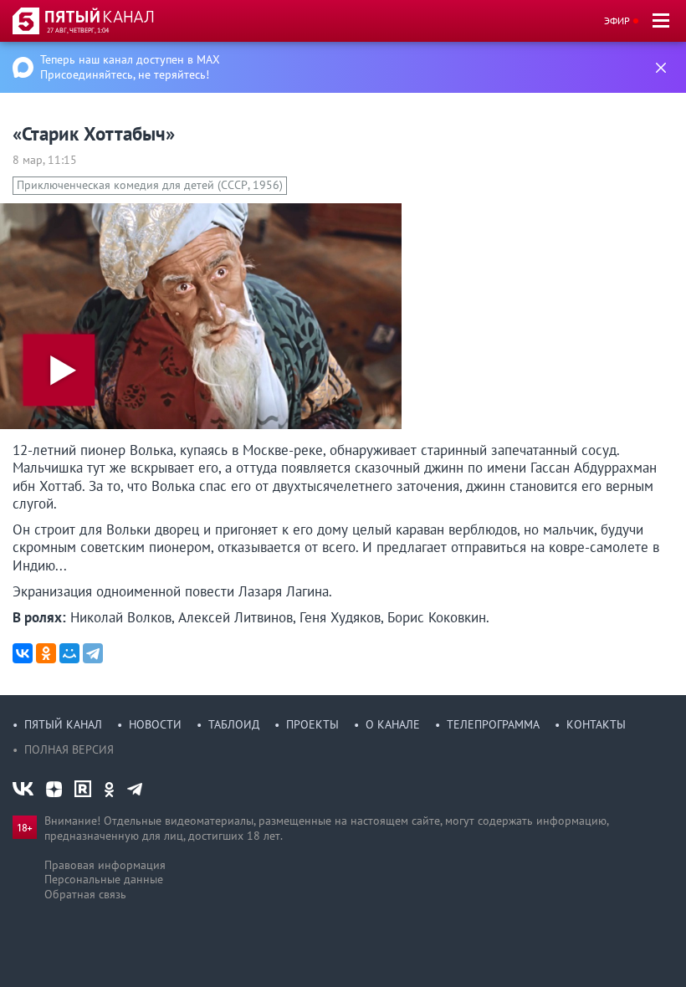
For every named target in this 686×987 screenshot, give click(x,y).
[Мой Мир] (69, 653)
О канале (393, 724)
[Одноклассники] (46, 653)
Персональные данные (103, 879)
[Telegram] (93, 653)
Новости (155, 724)
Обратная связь (85, 894)
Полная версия (69, 749)
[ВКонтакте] (23, 653)
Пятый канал (63, 724)
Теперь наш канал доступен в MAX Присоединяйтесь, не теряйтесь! (130, 67)
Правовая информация (105, 864)
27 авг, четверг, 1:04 (78, 30)
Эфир (617, 20)
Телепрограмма (493, 724)
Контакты (596, 724)
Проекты (312, 724)
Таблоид (233, 724)
